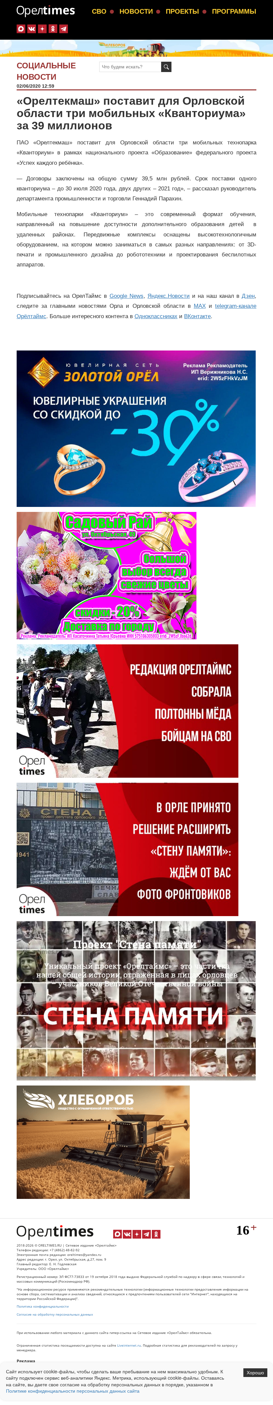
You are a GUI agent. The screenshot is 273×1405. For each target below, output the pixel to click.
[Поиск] (166, 67)
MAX (200, 306)
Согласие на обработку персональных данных (55, 1314)
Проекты (182, 11)
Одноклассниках (156, 316)
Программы (234, 11)
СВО (99, 11)
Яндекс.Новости (168, 296)
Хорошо (255, 1372)
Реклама (26, 1361)
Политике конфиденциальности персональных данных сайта (72, 1390)
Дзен (248, 296)
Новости (136, 11)
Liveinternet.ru (129, 1345)
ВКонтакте (197, 316)
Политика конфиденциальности (43, 1306)
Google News (126, 296)
